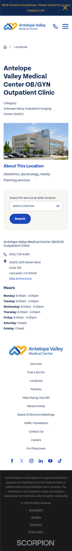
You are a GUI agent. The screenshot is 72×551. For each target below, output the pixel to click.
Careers (36, 440)
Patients (36, 389)
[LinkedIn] (41, 461)
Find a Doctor (36, 372)
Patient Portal (36, 406)
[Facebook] (12, 461)
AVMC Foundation (36, 423)
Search (20, 219)
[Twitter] (22, 461)
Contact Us (36, 431)
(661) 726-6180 (19, 254)
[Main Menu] (65, 26)
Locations (36, 381)
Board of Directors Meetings (36, 414)
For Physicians (36, 448)
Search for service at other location (33, 198)
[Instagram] (31, 461)
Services (36, 364)
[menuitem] (36, 510)
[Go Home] (5, 47)
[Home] (25, 26)
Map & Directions (20, 278)
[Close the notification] (65, 8)
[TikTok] (60, 461)
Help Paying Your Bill (36, 398)
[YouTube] (50, 461)
